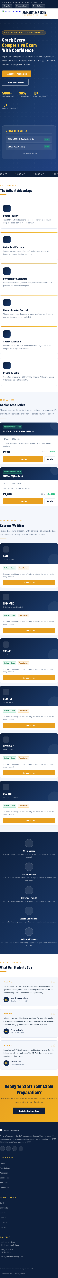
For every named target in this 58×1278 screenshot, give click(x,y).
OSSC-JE (3, 1217)
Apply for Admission (17, 73)
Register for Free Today (30, 1111)
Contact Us (4, 1187)
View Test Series (16, 82)
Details (50, 459)
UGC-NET (3, 1227)
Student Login (21, 6)
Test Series (4, 1182)
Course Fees (4, 1177)
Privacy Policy (20, 1273)
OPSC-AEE (4, 1208)
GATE (2, 1203)
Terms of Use (7, 1273)
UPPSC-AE (4, 1222)
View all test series (29, 153)
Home (2, 1163)
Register (7, 6)
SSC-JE (2, 1212)
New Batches (38, 6)
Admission (4, 1173)
